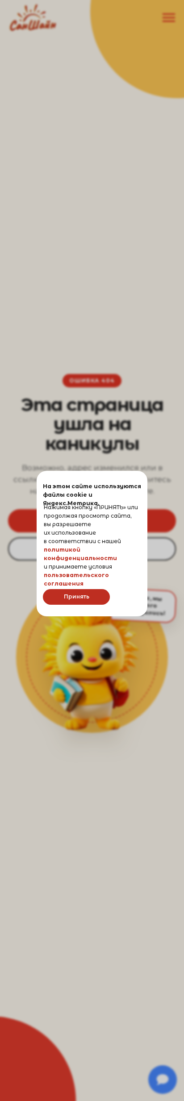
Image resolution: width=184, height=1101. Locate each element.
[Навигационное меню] (169, 17)
